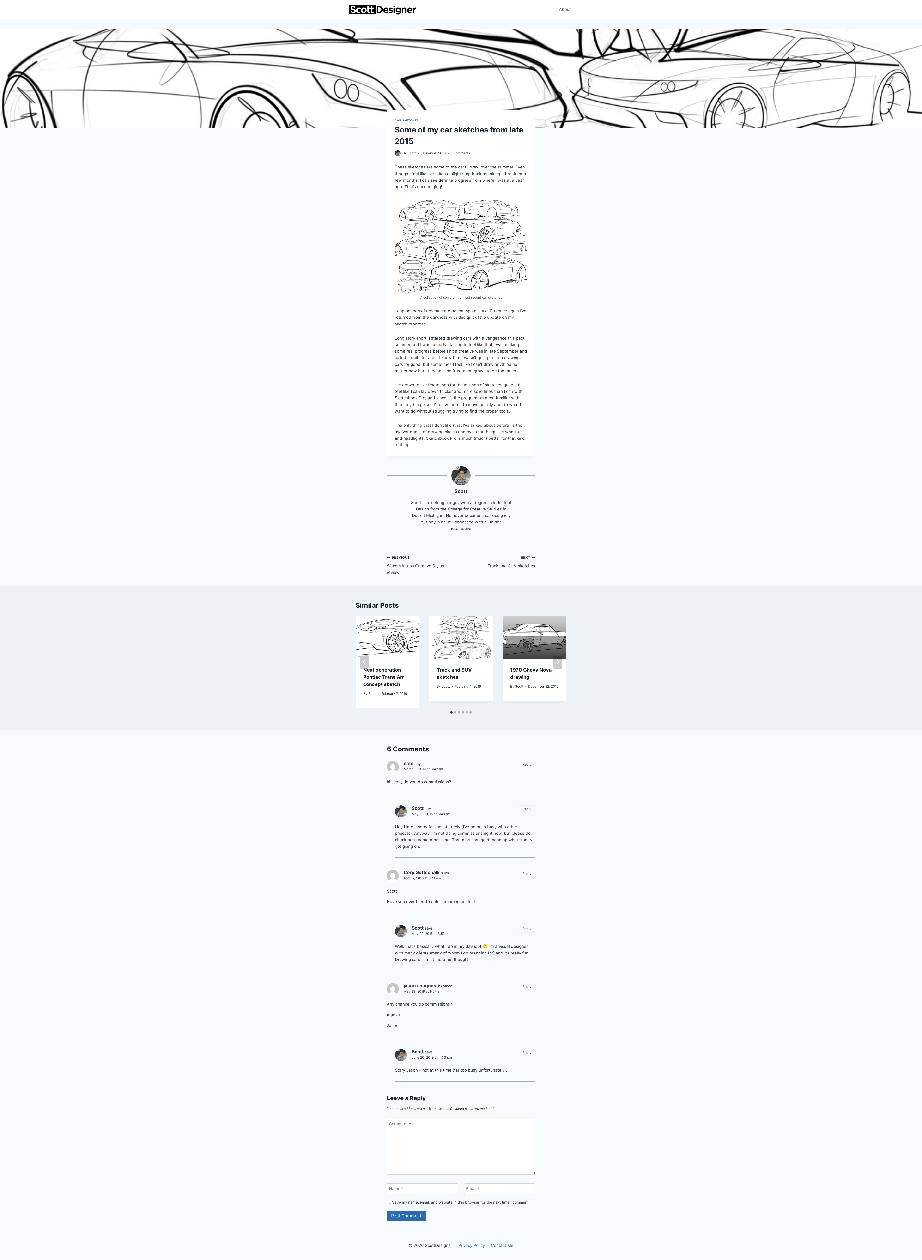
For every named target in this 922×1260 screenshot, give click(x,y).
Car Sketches (407, 120)
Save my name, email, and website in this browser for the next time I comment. (461, 1202)
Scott (411, 153)
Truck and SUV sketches (511, 562)
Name (396, 1188)
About (565, 9)
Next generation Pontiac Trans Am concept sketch (384, 677)
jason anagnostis (423, 986)
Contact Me (502, 1245)
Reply (526, 764)
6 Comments (460, 153)
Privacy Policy (471, 1245)
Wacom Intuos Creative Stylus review (415, 565)
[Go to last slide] (364, 662)
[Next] (557, 662)
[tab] (451, 712)
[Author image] (398, 153)
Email (473, 1188)
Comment (400, 1124)
